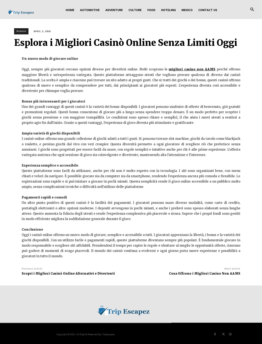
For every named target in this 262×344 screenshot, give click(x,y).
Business (21, 31)
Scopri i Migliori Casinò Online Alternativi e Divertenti (68, 273)
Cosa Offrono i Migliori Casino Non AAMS (204, 273)
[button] (252, 10)
